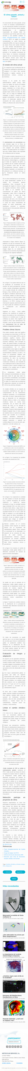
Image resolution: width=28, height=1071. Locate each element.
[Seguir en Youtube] (21, 1047)
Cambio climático (11, 864)
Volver (14, 879)
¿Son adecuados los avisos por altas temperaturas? (13, 935)
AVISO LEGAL (6, 1063)
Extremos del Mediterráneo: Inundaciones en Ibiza (12, 996)
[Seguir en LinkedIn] (13, 1047)
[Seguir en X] (18, 1047)
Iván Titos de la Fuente (11, 918)
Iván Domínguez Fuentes (11, 938)
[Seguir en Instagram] (10, 1047)
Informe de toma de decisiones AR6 (13, 855)
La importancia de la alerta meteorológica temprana (12, 955)
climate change (20, 864)
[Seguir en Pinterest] (15, 1047)
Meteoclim (9, 866)
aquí (4, 61)
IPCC (4, 866)
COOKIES (19, 1063)
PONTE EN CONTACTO (14, 1041)
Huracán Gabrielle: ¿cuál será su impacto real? (13, 1019)
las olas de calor (7, 844)
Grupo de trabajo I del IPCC (11, 853)
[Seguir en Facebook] (7, 1047)
